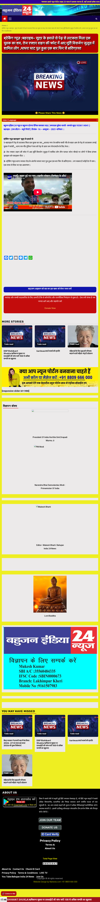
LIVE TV (43, 873)
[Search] (96, 18)
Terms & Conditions (28, 873)
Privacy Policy (9, 873)
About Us (6, 869)
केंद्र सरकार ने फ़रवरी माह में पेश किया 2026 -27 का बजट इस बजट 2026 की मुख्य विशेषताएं (16, 743)
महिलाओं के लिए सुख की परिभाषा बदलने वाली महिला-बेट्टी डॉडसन (81, 352)
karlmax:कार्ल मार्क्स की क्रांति (48, 351)
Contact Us (18, 869)
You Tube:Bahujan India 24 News (18, 876)
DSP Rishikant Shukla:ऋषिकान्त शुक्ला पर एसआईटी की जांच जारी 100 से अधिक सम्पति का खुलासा (17, 355)
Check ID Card (33, 869)
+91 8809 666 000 (69, 882)
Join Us (39, 876)
